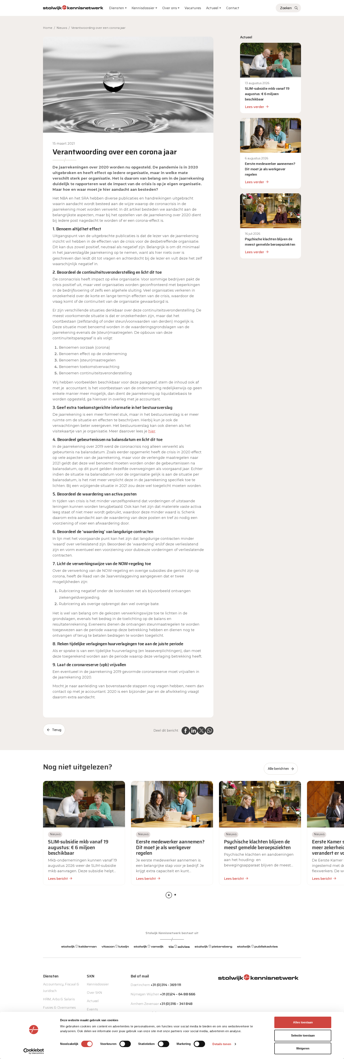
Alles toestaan (303, 1022)
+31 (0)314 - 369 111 (166, 985)
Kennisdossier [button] (143, 8)
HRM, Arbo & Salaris (59, 999)
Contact (232, 8)
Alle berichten (278, 768)
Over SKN (94, 992)
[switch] (125, 1044)
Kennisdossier (98, 984)
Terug (56, 730)
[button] (169, 895)
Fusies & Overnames (59, 1007)
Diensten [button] (116, 8)
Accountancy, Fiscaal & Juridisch (61, 987)
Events (92, 1009)
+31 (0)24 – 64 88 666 (177, 994)
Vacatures (193, 8)
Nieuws (62, 28)
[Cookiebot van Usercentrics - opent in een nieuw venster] (33, 1051)
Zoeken (286, 8)
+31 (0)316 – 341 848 (176, 1003)
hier (151, 431)
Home (47, 28)
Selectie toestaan (303, 1035)
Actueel (212, 8)
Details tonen (221, 1044)
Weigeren (302, 1048)
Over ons (169, 8)
